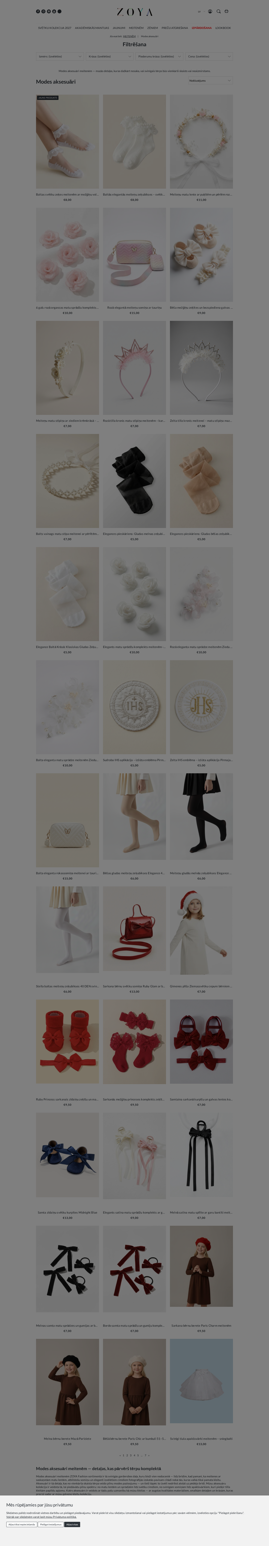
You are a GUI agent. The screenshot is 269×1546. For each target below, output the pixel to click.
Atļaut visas (72, 1524)
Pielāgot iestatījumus (50, 1524)
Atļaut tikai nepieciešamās (21, 1524)
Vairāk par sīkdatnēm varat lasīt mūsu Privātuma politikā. (41, 1516)
